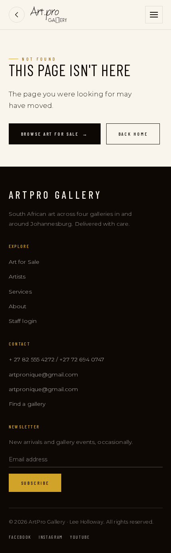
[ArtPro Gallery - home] (48, 14)
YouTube (80, 537)
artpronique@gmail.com (43, 374)
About (18, 306)
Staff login (23, 321)
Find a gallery (27, 403)
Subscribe (35, 483)
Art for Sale (24, 261)
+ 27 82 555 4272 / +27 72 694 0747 (57, 359)
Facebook (20, 537)
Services (20, 291)
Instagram (51, 537)
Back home (133, 133)
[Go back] (17, 15)
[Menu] (154, 14)
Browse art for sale (54, 133)
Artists (17, 276)
